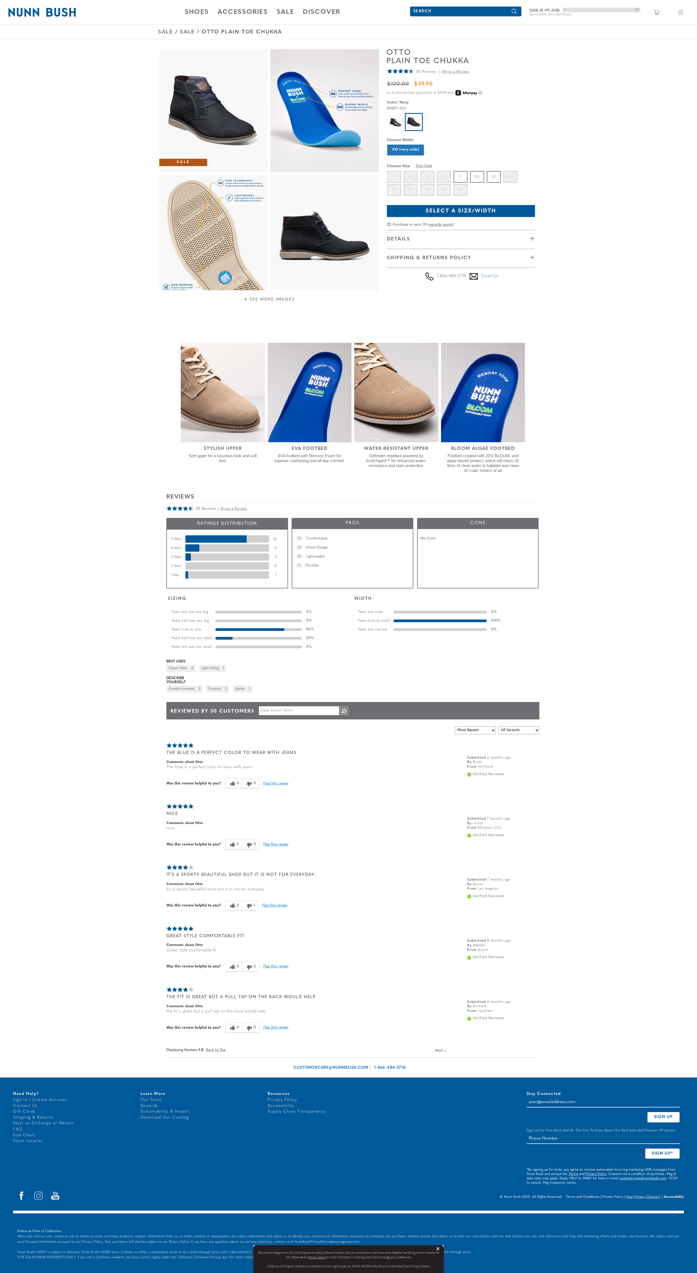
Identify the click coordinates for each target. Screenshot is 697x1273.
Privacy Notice (317, 1257)
